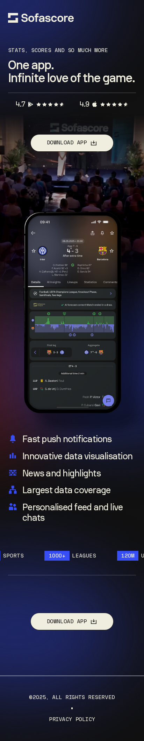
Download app (67, 142)
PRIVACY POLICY (72, 719)
